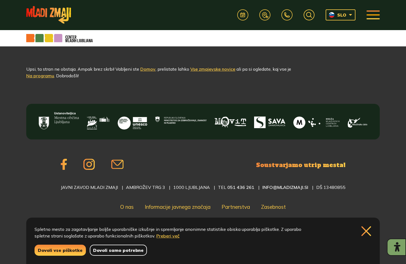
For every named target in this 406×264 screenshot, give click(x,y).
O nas (127, 207)
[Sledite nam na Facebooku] (64, 164)
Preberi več (168, 236)
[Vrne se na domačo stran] (48, 15)
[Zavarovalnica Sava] (270, 121)
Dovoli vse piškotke (60, 250)
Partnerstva (236, 207)
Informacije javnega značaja (177, 207)
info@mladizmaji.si (285, 187)
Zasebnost (273, 207)
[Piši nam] (117, 164)
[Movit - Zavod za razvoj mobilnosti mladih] (230, 121)
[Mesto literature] (132, 121)
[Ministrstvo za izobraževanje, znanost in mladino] (181, 121)
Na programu (40, 75)
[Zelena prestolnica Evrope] (98, 121)
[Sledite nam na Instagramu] (89, 164)
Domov (147, 69)
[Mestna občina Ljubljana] (59, 121)
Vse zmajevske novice (212, 69)
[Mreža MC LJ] (316, 121)
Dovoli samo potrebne (118, 250)
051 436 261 (240, 187)
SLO (341, 15)
